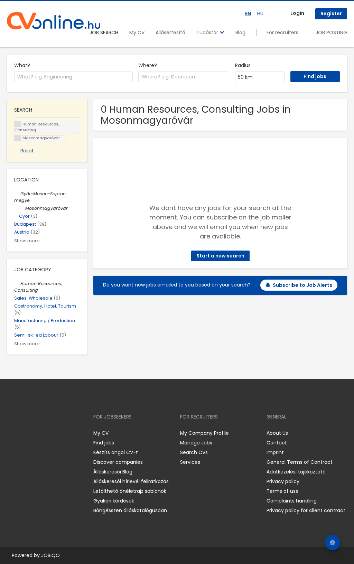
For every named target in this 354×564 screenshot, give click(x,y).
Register (331, 13)
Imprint (275, 452)
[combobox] (73, 77)
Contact (277, 442)
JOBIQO (50, 555)
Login (297, 13)
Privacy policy (283, 481)
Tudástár (208, 32)
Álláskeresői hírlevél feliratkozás (131, 481)
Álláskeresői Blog (112, 471)
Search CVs (194, 452)
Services (190, 462)
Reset (27, 150)
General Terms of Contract (300, 462)
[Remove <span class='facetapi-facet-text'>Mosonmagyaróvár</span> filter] (18, 138)
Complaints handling (292, 500)
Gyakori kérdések (113, 500)
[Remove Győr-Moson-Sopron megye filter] (17, 194)
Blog (240, 32)
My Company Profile (204, 433)
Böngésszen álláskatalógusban (130, 510)
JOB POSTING (331, 32)
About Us (277, 433)
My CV (137, 32)
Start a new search (220, 255)
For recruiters (282, 32)
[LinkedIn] (35, 433)
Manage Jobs (196, 442)
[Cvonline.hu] (53, 20)
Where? (147, 65)
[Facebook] (12, 433)
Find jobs (103, 442)
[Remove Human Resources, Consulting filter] (17, 283)
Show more (27, 241)
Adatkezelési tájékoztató (296, 471)
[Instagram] (23, 433)
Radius (243, 65)
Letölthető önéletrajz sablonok (129, 491)
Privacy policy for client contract (306, 510)
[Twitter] (45, 433)
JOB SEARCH (104, 32)
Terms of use (283, 491)
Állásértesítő (170, 32)
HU (260, 13)
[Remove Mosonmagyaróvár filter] (22, 208)
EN (248, 13)
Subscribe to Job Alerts (302, 285)
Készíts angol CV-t (115, 452)
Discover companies (118, 462)
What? (22, 65)
